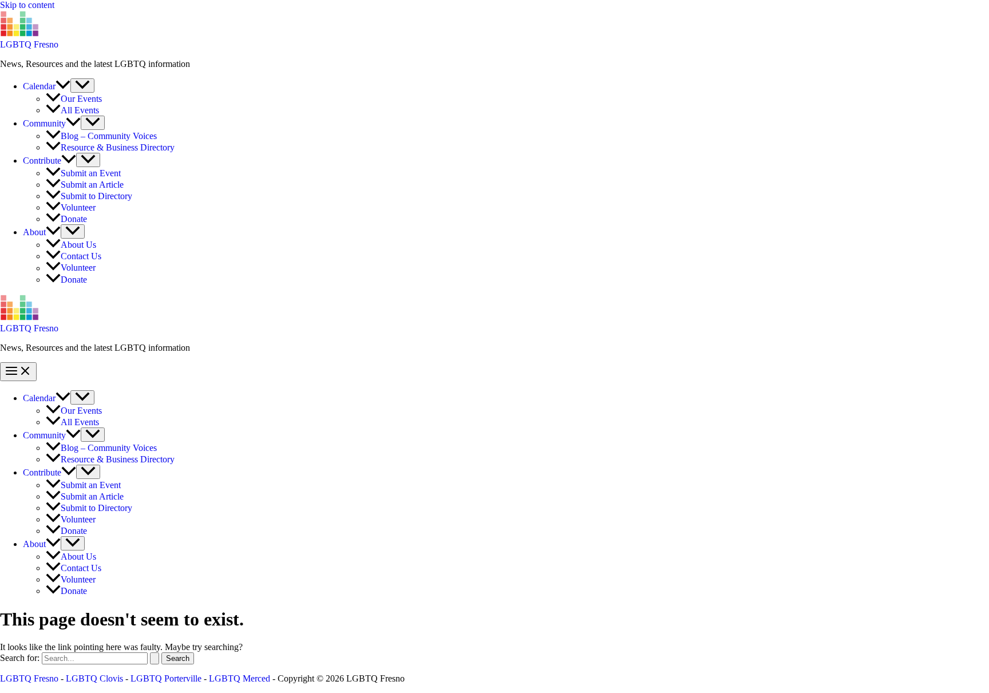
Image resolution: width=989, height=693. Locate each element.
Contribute (42, 160)
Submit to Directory (96, 196)
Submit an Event (91, 173)
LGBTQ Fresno (29, 44)
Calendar (39, 86)
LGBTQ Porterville (165, 678)
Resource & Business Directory (118, 147)
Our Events (81, 99)
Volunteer (78, 207)
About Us (78, 245)
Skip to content (27, 5)
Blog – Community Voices (109, 136)
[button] (63, 86)
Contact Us (81, 256)
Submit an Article (92, 184)
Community (44, 123)
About (34, 232)
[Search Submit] (154, 658)
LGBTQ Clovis (94, 678)
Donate (74, 219)
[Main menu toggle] (18, 371)
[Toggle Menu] (82, 85)
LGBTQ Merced (239, 678)
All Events (80, 110)
